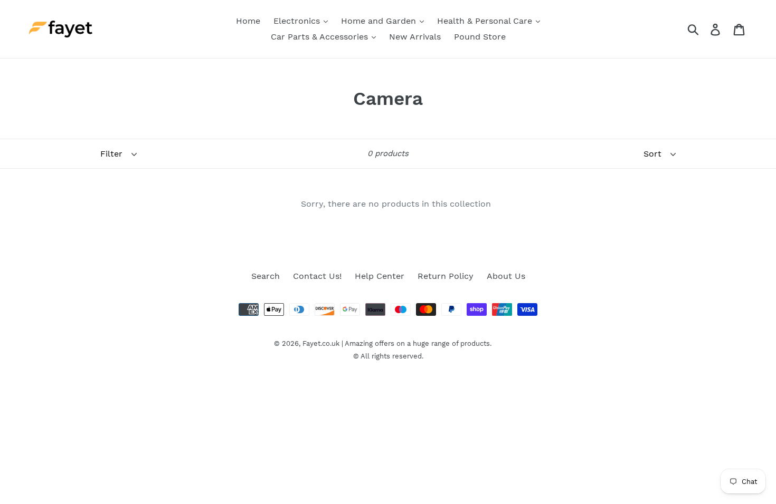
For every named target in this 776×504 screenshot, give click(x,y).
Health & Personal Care (486, 21)
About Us (506, 276)
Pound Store (480, 37)
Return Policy (446, 276)
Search (265, 276)
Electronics (298, 21)
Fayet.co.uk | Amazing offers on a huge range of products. (396, 343)
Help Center (379, 276)
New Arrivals (415, 37)
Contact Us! (317, 276)
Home (248, 21)
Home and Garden (380, 21)
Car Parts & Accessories (321, 37)
